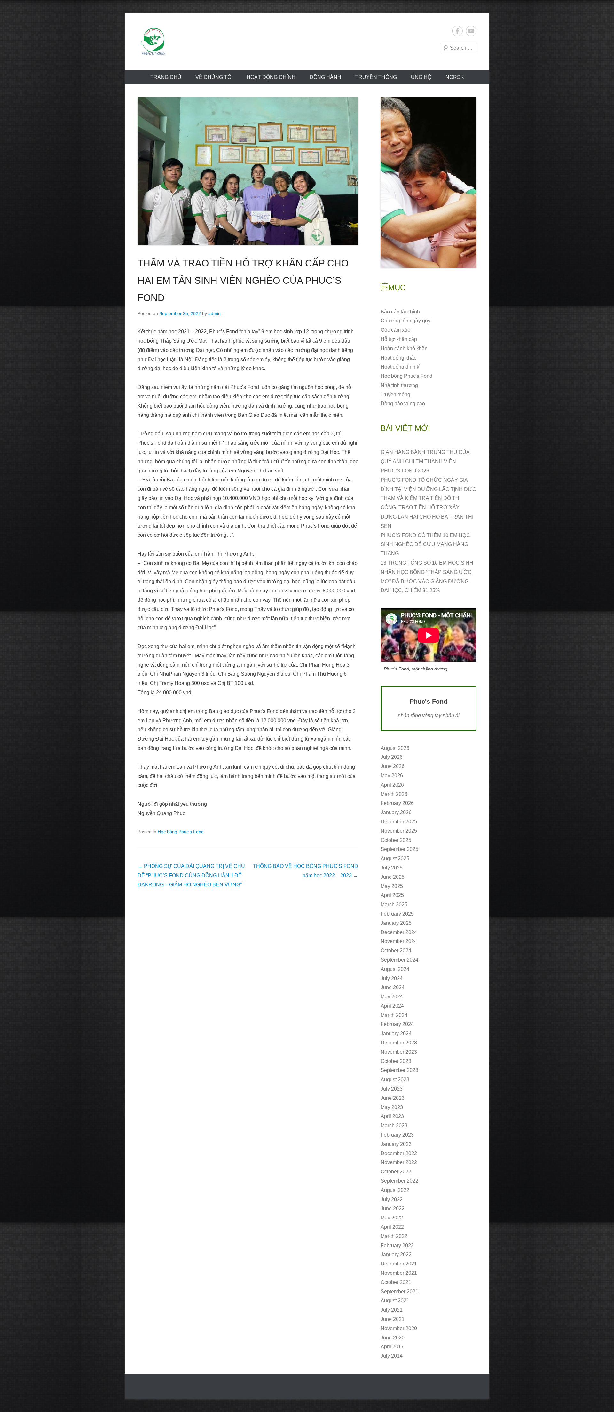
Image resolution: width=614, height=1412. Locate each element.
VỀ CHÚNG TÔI (213, 77)
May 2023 (392, 1107)
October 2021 (396, 1282)
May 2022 (392, 1217)
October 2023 (396, 1061)
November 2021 (399, 1273)
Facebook (457, 31)
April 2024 (392, 1006)
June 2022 (393, 1208)
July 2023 (392, 1088)
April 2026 (392, 785)
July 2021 (392, 1310)
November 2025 (399, 831)
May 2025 (392, 886)
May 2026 (392, 775)
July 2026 (392, 757)
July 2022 (392, 1199)
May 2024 (392, 996)
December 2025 (399, 821)
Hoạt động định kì (401, 366)
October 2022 (396, 1171)
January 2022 (396, 1254)
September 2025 (399, 849)
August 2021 (395, 1300)
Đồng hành (325, 77)
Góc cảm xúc (395, 330)
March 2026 (394, 794)
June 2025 (393, 877)
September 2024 (399, 960)
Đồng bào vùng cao (403, 403)
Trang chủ (165, 77)
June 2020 (393, 1337)
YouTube (471, 31)
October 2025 (396, 840)
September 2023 (399, 1070)
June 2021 (393, 1319)
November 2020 (399, 1328)
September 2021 (399, 1291)
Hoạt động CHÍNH (271, 77)
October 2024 (396, 950)
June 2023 (393, 1098)
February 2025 (397, 913)
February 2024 (397, 1024)
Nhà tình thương (399, 385)
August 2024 (395, 969)
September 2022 (399, 1181)
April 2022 (392, 1227)
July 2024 (392, 978)
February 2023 (397, 1135)
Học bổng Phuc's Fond (181, 831)
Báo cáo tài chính (400, 311)
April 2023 (392, 1116)
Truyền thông (376, 77)
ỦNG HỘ (421, 77)
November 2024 (399, 941)
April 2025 (392, 895)
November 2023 (399, 1052)
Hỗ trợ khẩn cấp (399, 339)
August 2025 (395, 858)
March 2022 (394, 1236)
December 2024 (399, 932)
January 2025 (396, 923)
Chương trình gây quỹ (405, 320)
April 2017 (392, 1346)
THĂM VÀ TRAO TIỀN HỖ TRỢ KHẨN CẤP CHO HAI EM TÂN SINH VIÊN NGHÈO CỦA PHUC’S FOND (243, 280)
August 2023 (395, 1079)
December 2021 (399, 1263)
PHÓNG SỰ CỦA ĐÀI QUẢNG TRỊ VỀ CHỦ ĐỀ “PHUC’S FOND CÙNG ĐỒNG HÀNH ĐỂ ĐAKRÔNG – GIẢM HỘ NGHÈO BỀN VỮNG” (191, 875)
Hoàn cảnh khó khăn (404, 348)
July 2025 (392, 867)
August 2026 (395, 748)
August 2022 (395, 1190)
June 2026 (393, 766)
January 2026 (396, 812)
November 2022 (399, 1162)
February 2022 (397, 1245)
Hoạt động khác (398, 358)
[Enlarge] (468, 105)
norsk (454, 77)
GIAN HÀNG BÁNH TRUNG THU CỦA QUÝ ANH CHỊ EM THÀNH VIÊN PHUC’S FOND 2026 (425, 461)
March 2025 (394, 904)
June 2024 (393, 987)
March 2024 (394, 1015)
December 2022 (399, 1153)
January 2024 (396, 1033)
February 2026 (397, 803)
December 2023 (399, 1042)
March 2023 (394, 1125)
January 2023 (396, 1144)
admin (214, 313)
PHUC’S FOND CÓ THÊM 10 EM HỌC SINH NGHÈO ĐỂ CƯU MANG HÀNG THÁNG (425, 545)
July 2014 (392, 1356)
